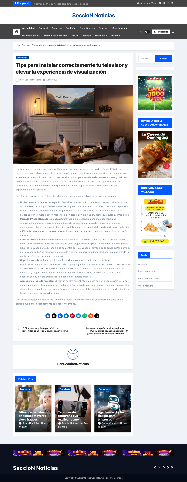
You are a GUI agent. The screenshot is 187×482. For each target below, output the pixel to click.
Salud (75, 35)
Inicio (18, 45)
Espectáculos (87, 28)
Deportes (57, 28)
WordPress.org (145, 285)
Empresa (103, 28)
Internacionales (31, 35)
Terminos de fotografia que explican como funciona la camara (71, 417)
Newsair (101, 477)
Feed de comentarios (149, 278)
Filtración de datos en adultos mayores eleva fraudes (32, 415)
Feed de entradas (147, 271)
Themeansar (116, 477)
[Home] (16, 32)
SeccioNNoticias (33, 79)
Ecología (70, 28)
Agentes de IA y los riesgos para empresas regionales (111, 417)
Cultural (43, 28)
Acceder (142, 264)
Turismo (115, 35)
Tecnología (101, 35)
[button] (173, 32)
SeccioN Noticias (93, 15)
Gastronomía (119, 28)
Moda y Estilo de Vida (56, 35)
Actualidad (28, 28)
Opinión (86, 35)
